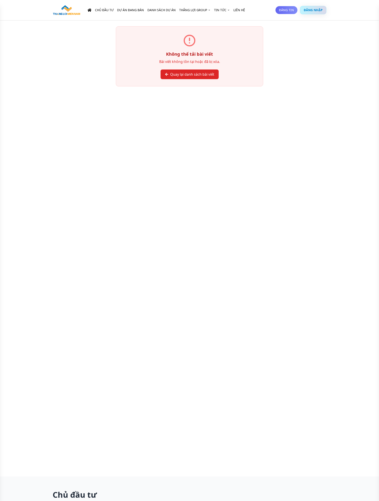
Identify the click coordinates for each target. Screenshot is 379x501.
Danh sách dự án (161, 10)
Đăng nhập (313, 10)
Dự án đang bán (130, 10)
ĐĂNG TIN (286, 10)
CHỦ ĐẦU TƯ (104, 10)
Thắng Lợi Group (193, 10)
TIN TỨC (220, 10)
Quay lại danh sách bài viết (192, 74)
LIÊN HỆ (239, 10)
